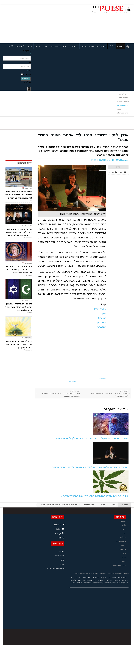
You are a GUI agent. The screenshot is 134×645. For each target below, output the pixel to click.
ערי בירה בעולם (103, 580)
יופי (125, 533)
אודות (62, 560)
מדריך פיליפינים (80, 580)
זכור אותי (27, 74)
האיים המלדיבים (110, 577)
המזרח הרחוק (97, 583)
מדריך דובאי (114, 580)
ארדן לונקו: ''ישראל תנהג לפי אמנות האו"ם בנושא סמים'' (83, 137)
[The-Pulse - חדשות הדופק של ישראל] (111, 9)
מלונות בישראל (97, 577)
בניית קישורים (123, 580)
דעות (126, 109)
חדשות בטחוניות (123, 101)
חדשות (120, 46)
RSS (59, 538)
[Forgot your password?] (27, 70)
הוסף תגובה (101, 378)
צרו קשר (61, 551)
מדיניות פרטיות (59, 556)
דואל (122, 172)
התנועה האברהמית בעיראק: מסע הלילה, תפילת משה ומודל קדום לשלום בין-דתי (18, 307)
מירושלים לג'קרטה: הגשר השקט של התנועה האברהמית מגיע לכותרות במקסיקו (18, 344)
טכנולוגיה (93, 46)
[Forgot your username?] (30, 54)
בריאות (66, 46)
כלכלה (112, 46)
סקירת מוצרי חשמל (119, 583)
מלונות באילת (75, 577)
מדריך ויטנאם (91, 580)
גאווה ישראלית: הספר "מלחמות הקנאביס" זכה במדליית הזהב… (95, 496)
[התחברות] (29, 89)
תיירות (38, 46)
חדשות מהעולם (122, 113)
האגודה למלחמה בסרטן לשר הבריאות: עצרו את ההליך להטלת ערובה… (91, 438)
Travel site (86, 577)
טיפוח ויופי (55, 46)
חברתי (83, 46)
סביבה (75, 46)
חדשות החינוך (123, 98)
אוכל (46, 46)
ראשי (114, 505)
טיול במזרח (107, 583)
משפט (103, 46)
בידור (29, 46)
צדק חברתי (122, 549)
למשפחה (20, 46)
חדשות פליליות (122, 105)
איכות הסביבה (121, 541)
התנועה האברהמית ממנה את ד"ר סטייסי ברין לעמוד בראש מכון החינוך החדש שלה (18, 269)
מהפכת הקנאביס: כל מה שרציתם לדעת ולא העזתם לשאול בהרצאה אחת (90, 467)
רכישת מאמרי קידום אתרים (55, 568)
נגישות (62, 564)
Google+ (58, 533)
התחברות (26, 78)
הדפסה (111, 172)
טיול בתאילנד (77, 583)
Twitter (58, 529)
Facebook (57, 525)
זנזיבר (120, 577)
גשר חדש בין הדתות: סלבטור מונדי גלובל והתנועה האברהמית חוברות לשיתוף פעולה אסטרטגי (18, 232)
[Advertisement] (28, 23)
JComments (72, 381)
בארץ (119, 109)
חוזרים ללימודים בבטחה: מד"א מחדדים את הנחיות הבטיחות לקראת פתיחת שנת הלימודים (18, 195)
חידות (125, 577)
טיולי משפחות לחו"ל (119, 565)
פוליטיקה (122, 94)
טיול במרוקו (87, 583)
